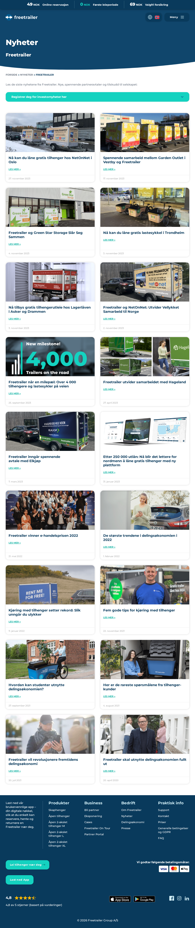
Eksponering (93, 816)
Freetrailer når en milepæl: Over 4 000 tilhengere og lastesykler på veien (42, 384)
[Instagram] (179, 898)
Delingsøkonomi (132, 822)
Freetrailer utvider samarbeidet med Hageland (144, 382)
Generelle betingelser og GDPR (173, 830)
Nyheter (26, 74)
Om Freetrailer (131, 810)
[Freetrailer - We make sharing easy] (22, 17)
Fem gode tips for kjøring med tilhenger (139, 610)
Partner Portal (94, 834)
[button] (154, 17)
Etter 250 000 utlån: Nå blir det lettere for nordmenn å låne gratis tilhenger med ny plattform (140, 461)
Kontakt (163, 816)
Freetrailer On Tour (97, 828)
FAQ (161, 838)
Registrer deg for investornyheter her (38, 97)
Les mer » (15, 169)
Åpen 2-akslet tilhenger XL (58, 843)
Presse (125, 828)
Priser (162, 822)
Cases (88, 822)
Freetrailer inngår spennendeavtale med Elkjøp (34, 459)
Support (163, 810)
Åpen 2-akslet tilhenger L (58, 834)
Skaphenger (57, 810)
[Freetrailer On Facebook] (171, 898)
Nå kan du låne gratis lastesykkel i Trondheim (143, 233)
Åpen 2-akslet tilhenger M (58, 824)
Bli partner (91, 810)
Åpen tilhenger (59, 816)
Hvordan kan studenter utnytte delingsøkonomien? (36, 687)
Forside (11, 74)
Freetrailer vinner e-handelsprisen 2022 (43, 536)
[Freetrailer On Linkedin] (187, 898)
